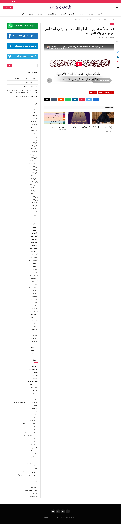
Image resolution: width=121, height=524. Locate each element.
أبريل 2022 (34, 236)
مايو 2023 (35, 203)
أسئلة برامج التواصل (32, 384)
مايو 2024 (35, 173)
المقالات (91, 14)
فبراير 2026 (34, 121)
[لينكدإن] (118, 57)
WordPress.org (33, 496)
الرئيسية (99, 14)
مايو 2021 (35, 269)
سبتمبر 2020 (34, 284)
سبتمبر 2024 (34, 161)
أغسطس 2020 (33, 287)
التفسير (35, 399)
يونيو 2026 (35, 112)
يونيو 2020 (35, 293)
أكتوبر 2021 (34, 254)
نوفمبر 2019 (34, 314)
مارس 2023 (34, 206)
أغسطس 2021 (33, 260)
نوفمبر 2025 (34, 127)
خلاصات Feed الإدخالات (31, 490)
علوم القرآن (34, 447)
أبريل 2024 (34, 176)
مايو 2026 (35, 115)
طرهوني (106, 92)
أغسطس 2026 (33, 109)
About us (35, 366)
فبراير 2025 (34, 148)
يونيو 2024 (35, 170)
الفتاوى (71, 14)
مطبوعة (35, 465)
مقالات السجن (34, 469)
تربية (112, 92)
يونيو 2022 (35, 230)
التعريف (31, 14)
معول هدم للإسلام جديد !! (58, 127)
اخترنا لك (35, 390)
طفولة (100, 92)
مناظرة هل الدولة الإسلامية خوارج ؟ (28, 475)
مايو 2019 (35, 329)
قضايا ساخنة (34, 453)
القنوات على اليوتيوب (32, 411)
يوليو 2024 (35, 167)
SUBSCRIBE (7, 7)
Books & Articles (33, 369)
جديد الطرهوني (33, 426)
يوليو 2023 (35, 197)
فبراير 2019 (34, 338)
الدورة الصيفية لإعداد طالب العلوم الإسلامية (26, 402)
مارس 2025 (34, 145)
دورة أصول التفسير (32, 429)
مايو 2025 (35, 142)
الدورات (40, 14)
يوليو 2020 (35, 290)
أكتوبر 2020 (34, 281)
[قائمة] (117, 7)
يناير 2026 (35, 124)
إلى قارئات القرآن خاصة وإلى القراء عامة (103, 128)
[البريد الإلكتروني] (118, 67)
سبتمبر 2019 (34, 320)
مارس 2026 (34, 118)
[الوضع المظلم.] (6, 1)
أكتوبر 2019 (34, 317)
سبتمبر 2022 (34, 221)
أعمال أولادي (34, 387)
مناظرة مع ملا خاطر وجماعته (30, 472)
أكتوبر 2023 (34, 191)
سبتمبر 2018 (34, 353)
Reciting (35, 378)
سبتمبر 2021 (34, 257)
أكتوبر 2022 (34, 218)
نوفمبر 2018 (34, 347)
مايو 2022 (35, 233)
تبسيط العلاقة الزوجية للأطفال (29, 423)
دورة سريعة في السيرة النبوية (29, 435)
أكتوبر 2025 (34, 130)
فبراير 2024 (34, 179)
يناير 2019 (35, 341)
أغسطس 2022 (33, 224)
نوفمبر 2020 (34, 278)
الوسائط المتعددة (53, 14)
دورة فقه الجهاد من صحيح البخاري (28, 441)
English (23, 14)
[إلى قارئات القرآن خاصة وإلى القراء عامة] (103, 118)
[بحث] (3, 1)
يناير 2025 (35, 151)
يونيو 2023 (35, 200)
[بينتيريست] (118, 62)
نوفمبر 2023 (34, 188)
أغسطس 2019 (33, 323)
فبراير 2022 (34, 242)
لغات (91, 92)
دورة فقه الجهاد (33, 438)
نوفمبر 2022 (34, 215)
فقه (95, 92)
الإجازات (63, 14)
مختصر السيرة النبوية (32, 462)
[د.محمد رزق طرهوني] (60, 7)
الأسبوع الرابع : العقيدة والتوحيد (80, 127)
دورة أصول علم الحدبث (31, 432)
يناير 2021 (35, 272)
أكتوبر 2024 (34, 158)
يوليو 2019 (35, 326)
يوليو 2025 (35, 136)
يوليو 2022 (35, 227)
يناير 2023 (35, 212)
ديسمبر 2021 (34, 248)
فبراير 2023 (34, 209)
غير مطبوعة (34, 450)
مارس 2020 (34, 302)
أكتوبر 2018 (34, 350)
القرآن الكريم (34, 408)
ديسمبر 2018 (34, 344)
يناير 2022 (35, 245)
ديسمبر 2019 (34, 311)
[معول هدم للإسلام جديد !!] (55, 118)
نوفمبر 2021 (34, 251)
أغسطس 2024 (33, 164)
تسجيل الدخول (34, 487)
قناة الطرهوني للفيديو (32, 456)
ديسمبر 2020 (34, 275)
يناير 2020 (35, 308)
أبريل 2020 (34, 299)
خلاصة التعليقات (33, 493)
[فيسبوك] (118, 47)
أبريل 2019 (34, 332)
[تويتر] (118, 52)
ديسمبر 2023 (34, 185)
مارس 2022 (34, 239)
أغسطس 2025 (33, 133)
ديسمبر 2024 (34, 154)
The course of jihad (32, 381)
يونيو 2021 (35, 266)
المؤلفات (81, 14)
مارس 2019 (34, 335)
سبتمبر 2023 (34, 194)
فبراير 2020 (34, 305)
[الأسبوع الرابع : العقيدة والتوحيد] (79, 118)
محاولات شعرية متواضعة (31, 459)
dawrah (35, 372)
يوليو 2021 (35, 263)
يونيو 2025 (35, 139)
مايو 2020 (35, 296)
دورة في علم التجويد (32, 444)
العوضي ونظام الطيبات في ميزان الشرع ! (26, 96)
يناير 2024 (35, 182)
